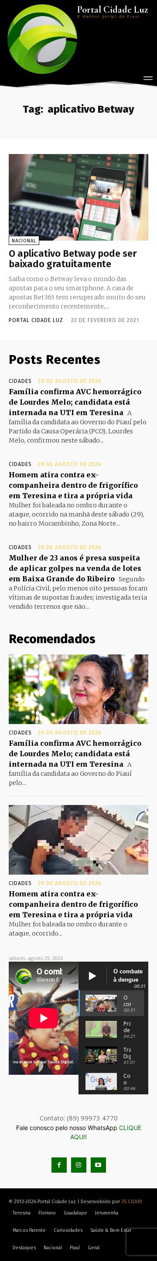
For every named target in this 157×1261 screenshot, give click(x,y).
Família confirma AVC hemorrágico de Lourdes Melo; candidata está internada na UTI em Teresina (75, 402)
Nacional (24, 241)
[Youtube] (98, 1165)
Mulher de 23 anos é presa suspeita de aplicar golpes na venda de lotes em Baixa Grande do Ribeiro (75, 568)
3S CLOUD (131, 1201)
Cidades (20, 381)
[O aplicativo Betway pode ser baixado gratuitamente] (78, 197)
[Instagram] (78, 1165)
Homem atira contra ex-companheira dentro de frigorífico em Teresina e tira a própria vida (73, 485)
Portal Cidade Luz (36, 320)
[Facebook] (59, 1165)
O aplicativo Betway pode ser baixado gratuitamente (73, 259)
